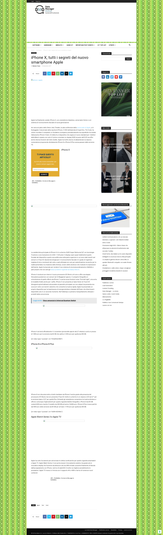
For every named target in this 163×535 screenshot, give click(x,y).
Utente (111, 45)
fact (43, 505)
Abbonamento (106, 297)
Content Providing (107, 288)
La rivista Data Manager (91, 530)
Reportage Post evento (84, 45)
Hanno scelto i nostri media (110, 294)
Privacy (120, 530)
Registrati (38, 1)
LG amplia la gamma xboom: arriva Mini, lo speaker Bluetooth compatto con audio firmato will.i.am (116, 262)
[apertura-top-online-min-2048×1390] (116, 99)
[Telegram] (71, 73)
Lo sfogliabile (106, 299)
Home (32, 50)
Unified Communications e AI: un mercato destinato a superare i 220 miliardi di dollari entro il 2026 (115, 239)
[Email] (66, 73)
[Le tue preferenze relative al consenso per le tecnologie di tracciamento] (159, 531)
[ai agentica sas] (116, 147)
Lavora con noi (107, 305)
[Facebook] (45, 73)
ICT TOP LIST (102, 45)
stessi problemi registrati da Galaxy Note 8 (65, 269)
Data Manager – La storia (110, 291)
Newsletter (114, 530)
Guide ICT (70, 45)
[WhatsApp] (58, 73)
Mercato (59, 45)
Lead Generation (107, 285)
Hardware (48, 45)
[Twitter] (49, 73)
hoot (47, 505)
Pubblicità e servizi (108, 283)
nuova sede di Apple (83, 127)
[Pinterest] (53, 73)
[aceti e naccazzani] (116, 178)
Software (36, 45)
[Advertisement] (81, 29)
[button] (129, 45)
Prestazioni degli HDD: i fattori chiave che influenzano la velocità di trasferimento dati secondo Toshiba (115, 248)
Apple (38, 505)
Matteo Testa (36, 66)
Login (32, 1)
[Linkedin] (62, 73)
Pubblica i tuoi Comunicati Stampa (112, 302)
